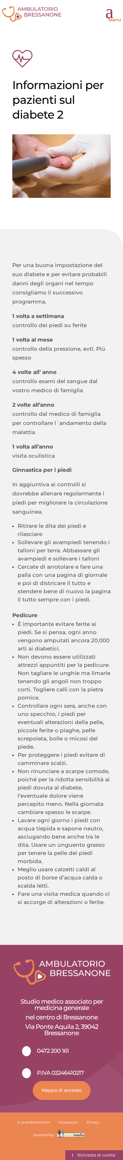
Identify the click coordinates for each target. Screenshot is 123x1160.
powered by (44, 1135)
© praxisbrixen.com (33, 1122)
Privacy (93, 1122)
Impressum (68, 1122)
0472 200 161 (53, 1050)
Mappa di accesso (62, 1090)
